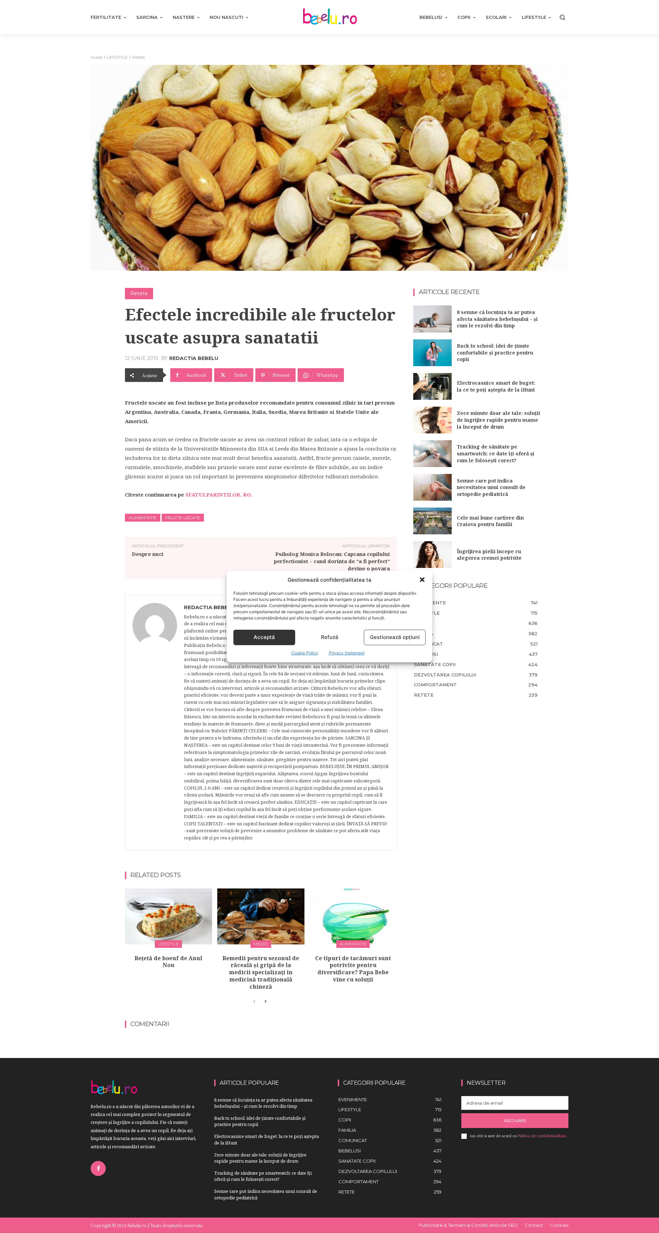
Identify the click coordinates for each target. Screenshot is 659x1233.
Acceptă (264, 637)
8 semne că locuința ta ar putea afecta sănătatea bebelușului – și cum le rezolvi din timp (497, 319)
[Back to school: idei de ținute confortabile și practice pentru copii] (432, 352)
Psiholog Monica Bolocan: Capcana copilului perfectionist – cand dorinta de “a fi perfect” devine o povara (332, 561)
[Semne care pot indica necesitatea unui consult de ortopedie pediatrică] (432, 487)
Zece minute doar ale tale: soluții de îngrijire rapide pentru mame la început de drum (498, 420)
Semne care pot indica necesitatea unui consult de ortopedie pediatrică (491, 487)
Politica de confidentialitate (542, 1135)
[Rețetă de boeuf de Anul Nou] (168, 916)
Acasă (96, 57)
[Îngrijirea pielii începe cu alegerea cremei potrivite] (432, 554)
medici (261, 943)
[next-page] (265, 1001)
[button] (422, 579)
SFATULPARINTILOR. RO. (218, 494)
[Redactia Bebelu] (154, 723)
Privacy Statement (347, 652)
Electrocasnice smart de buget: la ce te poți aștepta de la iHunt (496, 386)
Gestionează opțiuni (395, 637)
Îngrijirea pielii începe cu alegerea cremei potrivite (489, 554)
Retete (138, 57)
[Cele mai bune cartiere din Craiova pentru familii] (432, 521)
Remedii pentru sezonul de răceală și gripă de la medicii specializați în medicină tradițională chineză (260, 972)
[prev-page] (254, 1001)
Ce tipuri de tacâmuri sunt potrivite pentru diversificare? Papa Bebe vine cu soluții (353, 968)
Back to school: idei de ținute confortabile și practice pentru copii (495, 352)
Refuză (329, 637)
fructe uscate (182, 517)
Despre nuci (147, 553)
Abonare (515, 1120)
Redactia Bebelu (193, 358)
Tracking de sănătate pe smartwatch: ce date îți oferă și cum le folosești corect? (495, 453)
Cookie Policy (304, 652)
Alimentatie (143, 517)
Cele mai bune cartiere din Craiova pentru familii (490, 521)
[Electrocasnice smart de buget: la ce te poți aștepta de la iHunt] (432, 386)
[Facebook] (98, 1168)
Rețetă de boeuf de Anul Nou (168, 961)
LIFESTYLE (117, 57)
